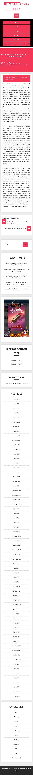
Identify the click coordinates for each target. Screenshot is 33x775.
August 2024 (16, 509)
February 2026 (16, 427)
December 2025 (16, 436)
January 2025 (16, 486)
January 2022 (16, 641)
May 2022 (16, 623)
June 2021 (16, 673)
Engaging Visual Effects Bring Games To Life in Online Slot (16, 290)
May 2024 (16, 523)
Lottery (16, 740)
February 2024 (16, 536)
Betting (16, 35)
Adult (16, 712)
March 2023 (16, 587)
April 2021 (16, 682)
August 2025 (16, 454)
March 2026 (16, 422)
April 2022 (16, 628)
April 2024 (16, 527)
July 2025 (16, 459)
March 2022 (16, 632)
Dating (16, 726)
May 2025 (16, 468)
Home (16, 22)
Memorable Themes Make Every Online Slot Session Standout (16, 270)
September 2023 (16, 559)
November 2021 (16, 650)
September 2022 (16, 605)
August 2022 (16, 609)
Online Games (16, 744)
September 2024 (16, 504)
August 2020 (16, 687)
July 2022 (16, 614)
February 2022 (16, 637)
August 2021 (16, 664)
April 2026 (16, 418)
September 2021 (16, 660)
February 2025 (16, 481)
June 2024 (16, 518)
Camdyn (8, 77)
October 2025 (16, 445)
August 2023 (16, 564)
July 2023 (16, 568)
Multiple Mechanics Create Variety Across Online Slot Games (16, 264)
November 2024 (16, 495)
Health (16, 735)
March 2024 (16, 532)
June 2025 (16, 463)
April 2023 (16, 582)
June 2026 (16, 408)
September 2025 (16, 449)
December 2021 (16, 646)
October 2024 (16, 500)
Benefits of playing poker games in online (16, 44)
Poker (16, 27)
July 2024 (16, 513)
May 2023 (16, 577)
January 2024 (16, 541)
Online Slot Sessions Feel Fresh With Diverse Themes (16, 277)
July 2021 (16, 669)
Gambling (16, 40)
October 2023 (16, 555)
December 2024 (16, 491)
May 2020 (16, 696)
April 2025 (16, 472)
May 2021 (16, 678)
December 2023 (16, 545)
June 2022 (16, 618)
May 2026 (16, 413)
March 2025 (16, 477)
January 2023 (16, 596)
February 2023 (16, 591)
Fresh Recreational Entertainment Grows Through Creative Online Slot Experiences (16, 283)
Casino (16, 31)
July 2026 (16, 404)
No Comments (9, 79)
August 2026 (16, 399)
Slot (16, 753)
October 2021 (16, 655)
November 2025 (16, 440)
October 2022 (16, 600)
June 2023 (16, 573)
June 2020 (16, 691)
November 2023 (16, 550)
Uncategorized (16, 758)
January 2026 (16, 431)
